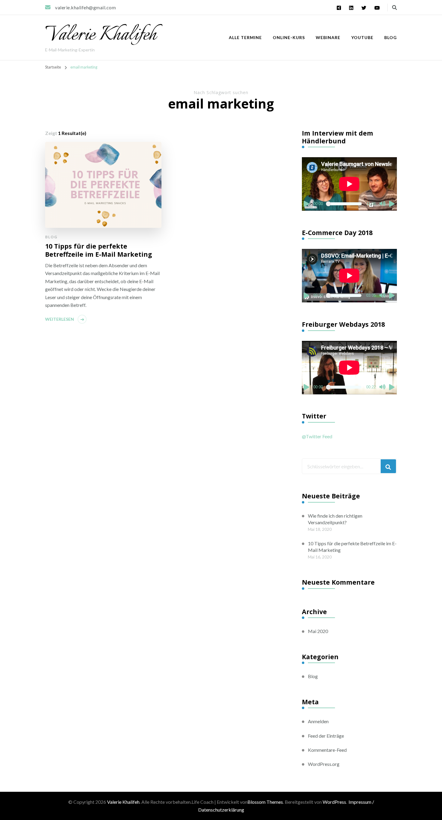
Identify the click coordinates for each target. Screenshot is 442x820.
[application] (349, 184)
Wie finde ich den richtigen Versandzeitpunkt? (335, 519)
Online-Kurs (289, 37)
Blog (390, 37)
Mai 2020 (318, 631)
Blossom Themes (265, 802)
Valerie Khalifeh (101, 35)
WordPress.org (323, 764)
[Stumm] (382, 204)
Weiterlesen (59, 319)
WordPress (334, 802)
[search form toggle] (394, 7)
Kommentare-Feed (327, 750)
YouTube (362, 37)
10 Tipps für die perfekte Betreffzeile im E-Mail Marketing (98, 250)
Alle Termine (245, 37)
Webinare (328, 37)
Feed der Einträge (326, 736)
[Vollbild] (392, 204)
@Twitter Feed (317, 436)
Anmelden (318, 721)
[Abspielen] (307, 204)
